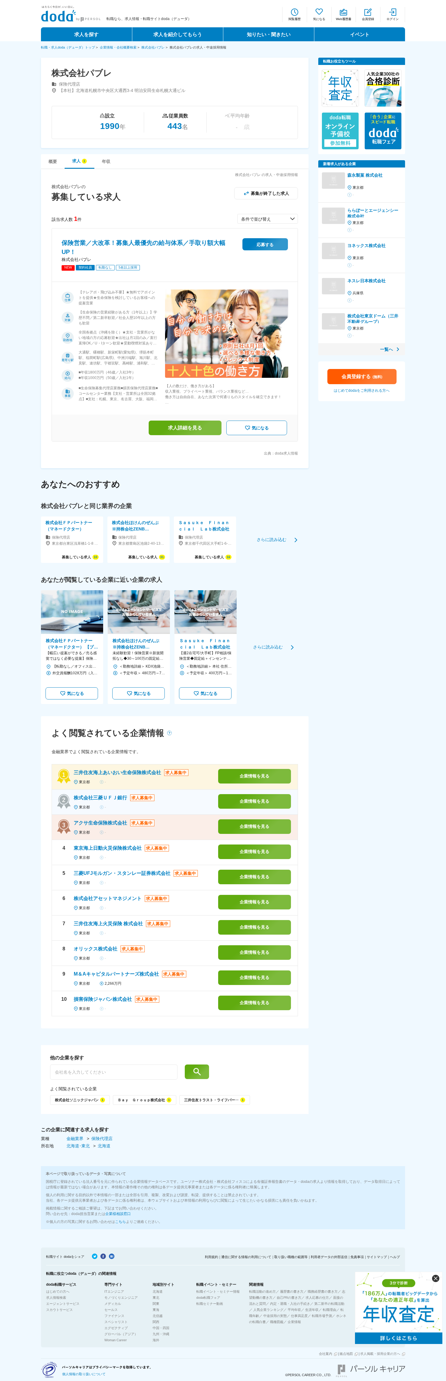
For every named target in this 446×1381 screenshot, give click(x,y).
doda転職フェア (208, 1297)
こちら (120, 1222)
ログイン (393, 19)
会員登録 (368, 19)
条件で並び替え (256, 219)
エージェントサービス (62, 1303)
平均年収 (294, 1310)
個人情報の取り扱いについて (84, 1374)
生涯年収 (312, 1310)
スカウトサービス (59, 1310)
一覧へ (386, 349)
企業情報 (294, 1322)
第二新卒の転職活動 (329, 1303)
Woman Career (115, 1340)
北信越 (158, 1316)
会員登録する (362, 376)
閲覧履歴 (295, 19)
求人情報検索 (56, 1297)
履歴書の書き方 (291, 1291)
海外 (156, 1340)
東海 (156, 1310)
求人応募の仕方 (317, 1297)
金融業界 (75, 1138)
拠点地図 (346, 1354)
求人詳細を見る (185, 427)
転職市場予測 (322, 1316)
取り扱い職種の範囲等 (291, 1257)
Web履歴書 (343, 19)
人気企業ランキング (268, 1310)
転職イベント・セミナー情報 (218, 1291)
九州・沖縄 (161, 1334)
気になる (319, 19)
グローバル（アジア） (121, 1334)
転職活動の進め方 (262, 1291)
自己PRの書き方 (289, 1297)
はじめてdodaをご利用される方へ (362, 390)
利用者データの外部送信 (329, 1257)
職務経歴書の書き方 (323, 1291)
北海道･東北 (78, 1145)
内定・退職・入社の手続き (290, 1303)
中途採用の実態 (275, 1316)
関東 (156, 1303)
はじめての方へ (57, 1291)
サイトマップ (377, 1257)
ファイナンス (114, 1316)
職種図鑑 (276, 1322)
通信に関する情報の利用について (246, 1257)
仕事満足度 (299, 1316)
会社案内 (325, 1354)
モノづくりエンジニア (121, 1297)
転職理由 (329, 1310)
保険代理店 (102, 1138)
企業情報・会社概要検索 (118, 47)
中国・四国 (161, 1328)
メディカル (112, 1303)
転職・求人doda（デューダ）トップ (68, 47)
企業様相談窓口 (118, 1214)
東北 (156, 1297)
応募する (265, 244)
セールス (111, 1310)
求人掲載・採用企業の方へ (380, 1354)
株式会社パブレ (153, 47)
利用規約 (211, 1257)
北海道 (104, 1145)
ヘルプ (395, 1257)
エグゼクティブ (116, 1328)
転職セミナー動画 (209, 1303)
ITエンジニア (114, 1291)
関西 (156, 1322)
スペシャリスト (116, 1322)
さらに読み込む (271, 539)
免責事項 (357, 1257)
